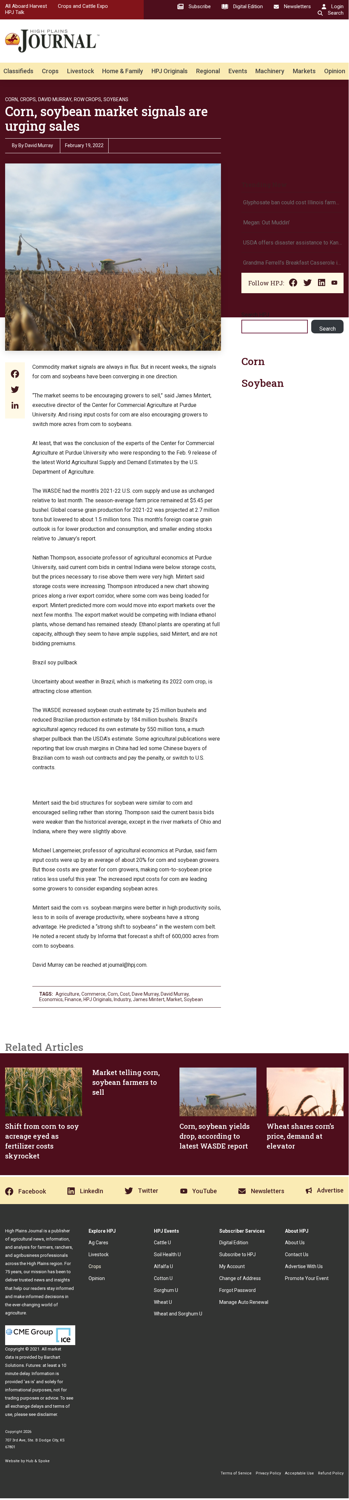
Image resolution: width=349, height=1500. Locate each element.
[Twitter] (15, 390)
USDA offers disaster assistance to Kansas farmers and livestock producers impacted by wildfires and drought (292, 242)
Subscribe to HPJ (237, 1254)
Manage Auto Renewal (243, 1302)
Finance (73, 999)
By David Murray (35, 145)
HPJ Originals (170, 71)
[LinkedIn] (15, 406)
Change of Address (240, 1278)
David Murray (175, 994)
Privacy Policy (268, 1473)
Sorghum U (166, 1290)
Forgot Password (237, 1290)
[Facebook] (15, 374)
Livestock (80, 71)
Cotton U (163, 1278)
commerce (93, 994)
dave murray (145, 994)
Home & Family (122, 71)
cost (125, 994)
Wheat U (163, 1302)
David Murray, (55, 99)
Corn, (12, 99)
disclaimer (47, 1414)
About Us (295, 1242)
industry (122, 999)
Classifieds (18, 71)
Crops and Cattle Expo (83, 6)
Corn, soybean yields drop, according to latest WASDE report (214, 1136)
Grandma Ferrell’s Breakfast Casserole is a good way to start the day (292, 262)
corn (113, 994)
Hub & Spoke (38, 1461)
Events (237, 71)
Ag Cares (98, 1242)
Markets (304, 71)
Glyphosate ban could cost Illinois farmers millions (292, 202)
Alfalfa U (163, 1266)
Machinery (269, 71)
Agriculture (67, 994)
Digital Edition (233, 1242)
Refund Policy (331, 1473)
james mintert (148, 999)
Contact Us (296, 1254)
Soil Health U (167, 1254)
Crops (50, 71)
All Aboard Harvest (26, 6)
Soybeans (116, 99)
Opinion (334, 71)
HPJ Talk (14, 12)
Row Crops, (88, 99)
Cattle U (162, 1242)
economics (51, 999)
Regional (208, 71)
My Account (232, 1266)
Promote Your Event (307, 1278)
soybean (193, 999)
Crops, (28, 99)
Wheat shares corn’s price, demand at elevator (300, 1136)
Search (327, 329)
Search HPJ (255, 315)
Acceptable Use (299, 1473)
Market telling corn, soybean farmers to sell (126, 1082)
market (174, 999)
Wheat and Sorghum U (178, 1313)
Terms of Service (236, 1473)
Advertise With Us (304, 1266)
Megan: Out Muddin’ (266, 222)
